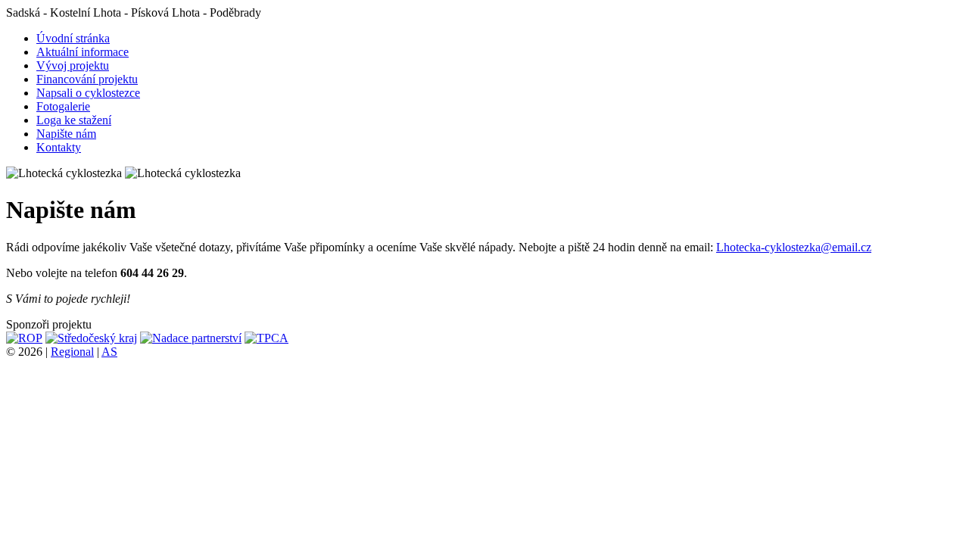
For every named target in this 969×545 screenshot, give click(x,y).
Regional (72, 351)
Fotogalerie (63, 106)
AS (109, 351)
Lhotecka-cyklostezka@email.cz (793, 247)
